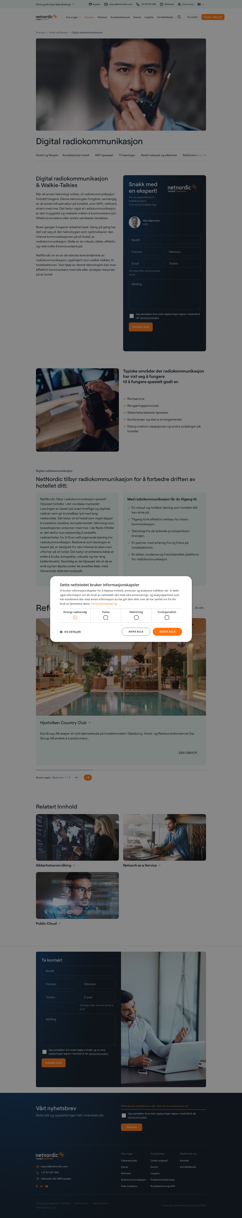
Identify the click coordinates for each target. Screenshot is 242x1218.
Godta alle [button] (167, 631)
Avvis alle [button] (136, 631)
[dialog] (121, 609)
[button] (70, 632)
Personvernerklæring (104, 603)
